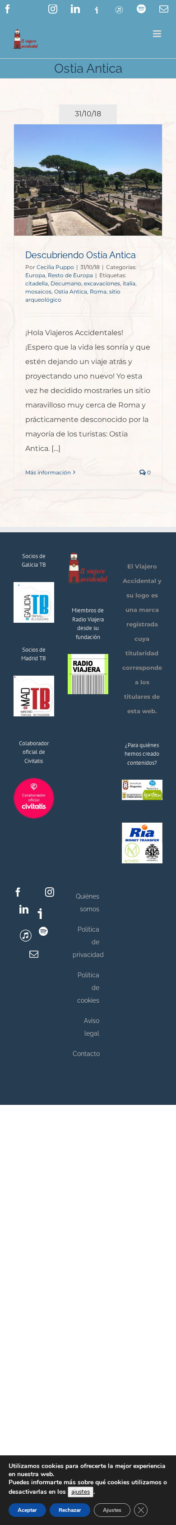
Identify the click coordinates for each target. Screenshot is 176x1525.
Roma (98, 291)
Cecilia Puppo (55, 267)
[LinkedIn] (23, 909)
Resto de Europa (70, 275)
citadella (36, 283)
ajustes (80, 1492)
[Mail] (33, 954)
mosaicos (38, 291)
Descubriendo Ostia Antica (80, 255)
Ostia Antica (70, 291)
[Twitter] (33, 892)
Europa (35, 275)
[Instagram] (49, 892)
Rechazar (70, 1510)
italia (129, 283)
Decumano (66, 283)
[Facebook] (18, 892)
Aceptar (27, 1510)
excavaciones (102, 283)
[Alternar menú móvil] (157, 33)
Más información (48, 472)
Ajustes (112, 1510)
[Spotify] (43, 931)
